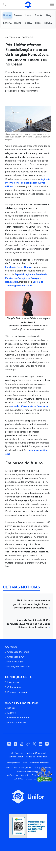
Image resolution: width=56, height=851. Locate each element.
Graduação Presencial (18, 651)
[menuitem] (7, 15)
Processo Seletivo (16, 722)
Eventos (11, 712)
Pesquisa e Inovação (17, 692)
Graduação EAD (15, 656)
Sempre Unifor (15, 756)
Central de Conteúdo (18, 717)
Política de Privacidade (36, 756)
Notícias (11, 707)
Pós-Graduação (15, 661)
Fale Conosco (17, 753)
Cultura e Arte (14, 687)
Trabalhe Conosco (35, 753)
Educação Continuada (18, 666)
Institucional (13, 682)
